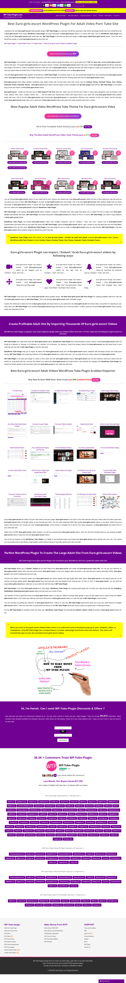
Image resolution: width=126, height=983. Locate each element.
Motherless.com (93, 814)
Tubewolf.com (50, 830)
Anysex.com (74, 801)
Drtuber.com (60, 805)
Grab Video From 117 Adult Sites (30, 43)
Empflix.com (70, 805)
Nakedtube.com (113, 814)
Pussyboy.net (112, 822)
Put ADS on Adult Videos (87, 448)
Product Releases (89, 936)
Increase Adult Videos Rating (110, 448)
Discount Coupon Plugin (40, 424)
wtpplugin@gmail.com (48, 2)
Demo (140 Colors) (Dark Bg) (17, 167)
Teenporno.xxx (83, 826)
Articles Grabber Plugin (10, 950)
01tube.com (12, 900)
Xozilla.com (40, 835)
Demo (95, 15)
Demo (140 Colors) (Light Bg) (17, 162)
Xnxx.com (20, 835)
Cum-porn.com (39, 805)
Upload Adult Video (86, 424)
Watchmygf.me (78, 830)
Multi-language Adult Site (63, 494)
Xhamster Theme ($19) (63, 149)
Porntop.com (29, 905)
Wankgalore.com (57, 905)
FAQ (85, 930)
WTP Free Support (9, 947)
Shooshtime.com (42, 826)
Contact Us (87, 947)
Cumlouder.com (50, 805)
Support (86, 939)
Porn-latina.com (112, 900)
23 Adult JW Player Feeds (87, 391)
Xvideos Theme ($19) (17, 149)
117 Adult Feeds (17, 391)
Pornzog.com (90, 822)
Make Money (108, 15)
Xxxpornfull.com (61, 835)
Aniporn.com (21, 900)
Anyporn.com (64, 801)
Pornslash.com (24, 822)
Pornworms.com (68, 822)
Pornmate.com (103, 818)
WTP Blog (7, 936)
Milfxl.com (71, 814)
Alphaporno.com (21, 801)
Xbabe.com (99, 830)
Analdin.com (54, 801)
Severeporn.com (30, 826)
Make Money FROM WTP (51, 928)
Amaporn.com (33, 801)
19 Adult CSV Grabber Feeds (40, 391)
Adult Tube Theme (73, 15)
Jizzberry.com (21, 814)
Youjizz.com (114, 835)
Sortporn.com (62, 826)
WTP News (87, 944)
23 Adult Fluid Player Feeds (63, 391)
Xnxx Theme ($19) (86, 149)
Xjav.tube (78, 905)
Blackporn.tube (44, 900)
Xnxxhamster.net (30, 835)
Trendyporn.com (28, 830)
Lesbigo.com (85, 900)
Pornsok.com (34, 822)
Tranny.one (18, 830)
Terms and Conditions (90, 928)
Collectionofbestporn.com (25, 805)
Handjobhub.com (35, 810)
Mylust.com (103, 814)
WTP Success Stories (50, 936)
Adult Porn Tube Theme (10, 930)
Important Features (85, 15)
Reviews (101, 15)
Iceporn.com (102, 810)
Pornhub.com (92, 818)
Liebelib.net (43, 814)
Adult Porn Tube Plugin (10, 928)
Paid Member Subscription (51, 933)
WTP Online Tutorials (10, 941)
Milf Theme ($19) (86, 179)
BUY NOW (87, 127)
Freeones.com (11, 810)
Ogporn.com (11, 818)
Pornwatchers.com (56, 822)
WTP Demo (7, 933)
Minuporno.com (81, 814)
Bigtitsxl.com (11, 805)
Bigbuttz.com (102, 801)
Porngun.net (62, 818)
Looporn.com (52, 814)
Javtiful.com (12, 814)
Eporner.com (89, 805)
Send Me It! (63, 740)
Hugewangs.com (91, 810)
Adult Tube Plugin (61, 15)
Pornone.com (13, 822)
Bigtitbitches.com (113, 801)
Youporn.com (57, 839)
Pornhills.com (72, 818)
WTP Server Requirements (11, 944)
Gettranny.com (55, 900)
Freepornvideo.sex (23, 810)
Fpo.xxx (116, 805)
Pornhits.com (82, 818)
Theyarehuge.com (95, 826)
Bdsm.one (83, 801)
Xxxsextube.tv (72, 835)
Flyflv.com (108, 805)
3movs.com (11, 801)
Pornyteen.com (80, 822)
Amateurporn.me (43, 801)
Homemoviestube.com (70, 810)
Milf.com (94, 900)
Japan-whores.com (114, 810)
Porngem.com (52, 818)
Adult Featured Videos (17, 448)
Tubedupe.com (39, 830)
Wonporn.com (89, 830)
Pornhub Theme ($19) (40, 149)
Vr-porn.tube (39, 905)
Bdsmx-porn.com (32, 900)
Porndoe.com (41, 818)
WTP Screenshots (9, 939)
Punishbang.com (101, 822)
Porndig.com (31, 818)
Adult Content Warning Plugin (109, 424)
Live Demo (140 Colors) (40, 162)
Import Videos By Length (63, 470)
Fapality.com (99, 805)
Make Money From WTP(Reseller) (53, 930)
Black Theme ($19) (17, 179)
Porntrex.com (44, 822)
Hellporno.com (46, 810)
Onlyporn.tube (21, 818)
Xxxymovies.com (93, 835)
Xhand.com (11, 835)
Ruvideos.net (19, 826)
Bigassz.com (92, 801)
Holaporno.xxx (57, 810)
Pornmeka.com (114, 818)
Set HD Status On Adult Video (86, 494)
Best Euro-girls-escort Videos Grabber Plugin (60, 43)
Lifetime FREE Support (110, 494)
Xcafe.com (107, 830)
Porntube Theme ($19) (110, 149)
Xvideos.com (50, 835)
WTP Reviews (48, 941)
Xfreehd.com (116, 830)
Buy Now (116, 15)
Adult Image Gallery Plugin (109, 391)
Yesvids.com (104, 835)
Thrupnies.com (116, 826)
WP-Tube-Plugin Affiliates (51, 939)
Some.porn (52, 826)
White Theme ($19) (63, 179)
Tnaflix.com (9, 830)
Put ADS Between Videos (63, 448)
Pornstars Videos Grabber (63, 424)
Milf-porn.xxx (62, 814)
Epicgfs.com (79, 805)
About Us (87, 933)
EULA (85, 941)
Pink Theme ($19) (109, 179)
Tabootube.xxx (72, 826)
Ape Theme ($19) (40, 179)
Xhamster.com (69, 905)
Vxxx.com (48, 905)
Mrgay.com (102, 900)
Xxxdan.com (97, 905)
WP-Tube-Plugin (10, 43)
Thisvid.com (105, 826)
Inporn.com (65, 900)
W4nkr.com (69, 830)
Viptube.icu (60, 830)
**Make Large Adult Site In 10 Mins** (86, 2)
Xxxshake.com (82, 835)
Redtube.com (9, 826)
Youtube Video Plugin (10, 952)
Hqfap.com (82, 810)
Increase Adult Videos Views (17, 470)
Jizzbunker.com (32, 814)
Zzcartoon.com (68, 839)
